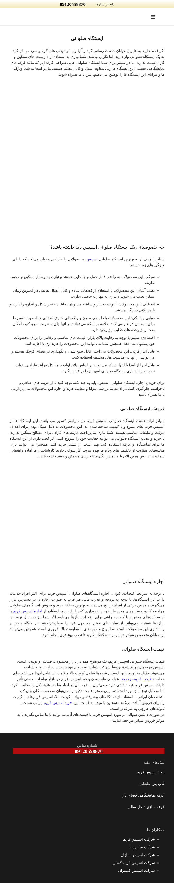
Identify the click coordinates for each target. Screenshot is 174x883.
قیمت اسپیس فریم (136, 679)
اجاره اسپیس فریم (27, 611)
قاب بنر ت (156, 784)
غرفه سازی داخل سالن (146, 807)
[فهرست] (153, 17)
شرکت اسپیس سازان (138, 855)
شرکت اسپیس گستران (136, 870)
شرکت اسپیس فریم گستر (134, 863)
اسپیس (92, 259)
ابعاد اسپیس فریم (150, 772)
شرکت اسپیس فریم (139, 839)
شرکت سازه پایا (142, 847)
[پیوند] (167, 17)
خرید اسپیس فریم (58, 703)
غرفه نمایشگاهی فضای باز (143, 795)
